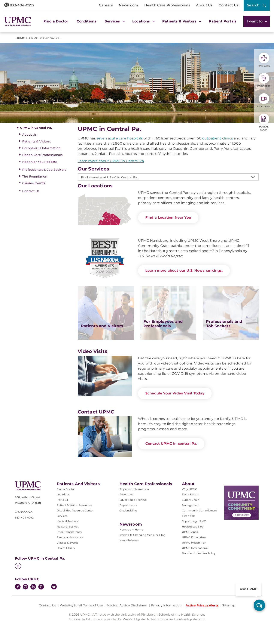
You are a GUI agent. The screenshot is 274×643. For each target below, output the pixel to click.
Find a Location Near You (168, 217)
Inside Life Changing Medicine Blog (142, 534)
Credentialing (128, 510)
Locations (63, 494)
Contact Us (228, 5)
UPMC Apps (190, 531)
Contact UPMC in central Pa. (171, 444)
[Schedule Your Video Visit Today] (105, 376)
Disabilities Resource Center (75, 510)
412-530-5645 (24, 512)
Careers (106, 5)
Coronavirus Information (41, 148)
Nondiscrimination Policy (199, 553)
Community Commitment (199, 510)
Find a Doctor (55, 21)
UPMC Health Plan (194, 542)
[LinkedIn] (33, 587)
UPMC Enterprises (194, 537)
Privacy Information (166, 605)
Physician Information (134, 489)
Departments (128, 505)
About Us (204, 5)
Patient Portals (223, 21)
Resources (126, 494)
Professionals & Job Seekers (44, 170)
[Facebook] (18, 566)
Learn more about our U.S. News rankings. (184, 270)
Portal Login (263, 128)
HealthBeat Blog (193, 526)
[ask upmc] (259, 605)
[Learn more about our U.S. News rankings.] (105, 258)
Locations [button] (141, 21)
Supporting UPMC (194, 521)
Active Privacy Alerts (202, 605)
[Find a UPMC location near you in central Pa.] (105, 210)
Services (62, 515)
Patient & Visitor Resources (74, 505)
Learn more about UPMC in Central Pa (111, 161)
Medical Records (67, 521)
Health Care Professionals (167, 5)
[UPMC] (17, 21)
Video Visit (263, 106)
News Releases (129, 540)
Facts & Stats (190, 494)
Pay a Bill (63, 499)
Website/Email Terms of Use (81, 605)
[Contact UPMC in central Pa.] (105, 436)
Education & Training (133, 499)
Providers (263, 86)
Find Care (264, 65)
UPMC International (195, 548)
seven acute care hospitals (120, 138)
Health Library (66, 548)
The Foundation (34, 176)
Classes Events (33, 183)
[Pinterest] (41, 587)
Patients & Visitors (36, 141)
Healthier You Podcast (39, 162)
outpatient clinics (217, 138)
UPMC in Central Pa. (36, 128)
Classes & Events (68, 542)
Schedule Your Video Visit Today (174, 393)
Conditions (87, 21)
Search (253, 5)
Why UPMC (189, 489)
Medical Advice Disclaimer (127, 605)
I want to (255, 21)
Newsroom (128, 5)
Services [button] (113, 21)
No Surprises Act (68, 526)
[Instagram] (25, 587)
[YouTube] (54, 587)
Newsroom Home (131, 529)
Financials (188, 515)
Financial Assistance (70, 537)
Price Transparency (69, 531)
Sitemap (228, 605)
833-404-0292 (21, 5)
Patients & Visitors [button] (180, 21)
